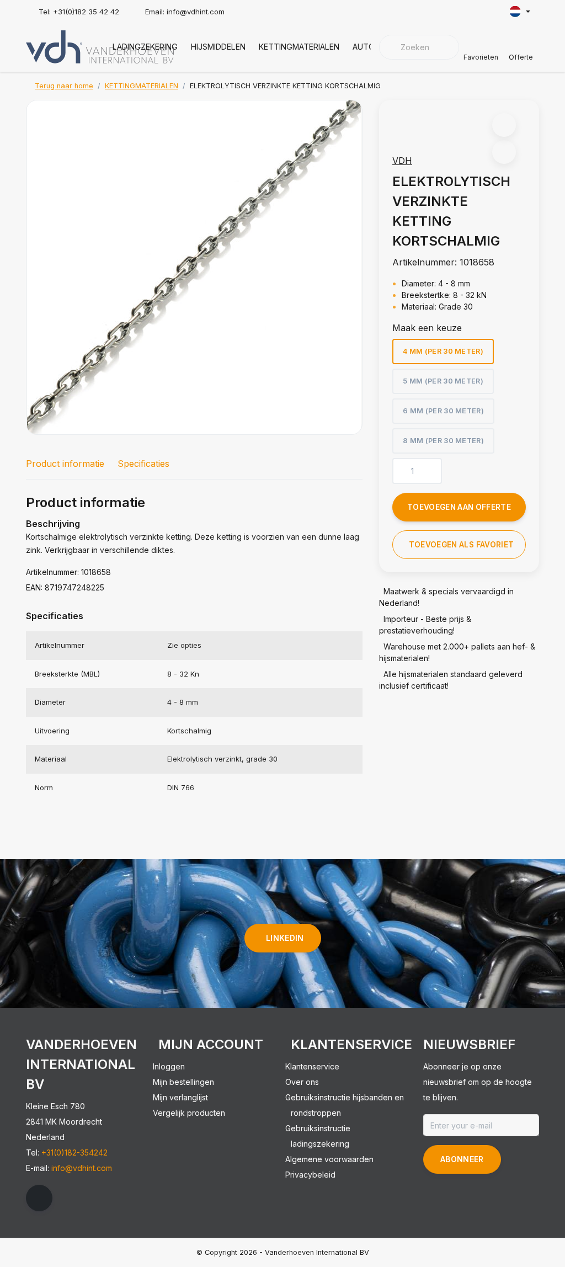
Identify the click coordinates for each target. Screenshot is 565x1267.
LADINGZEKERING (145, 46)
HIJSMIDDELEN (218, 46)
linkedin (285, 938)
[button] (504, 125)
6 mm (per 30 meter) (443, 411)
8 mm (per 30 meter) (443, 440)
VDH (402, 160)
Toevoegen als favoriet (461, 544)
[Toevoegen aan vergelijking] (504, 152)
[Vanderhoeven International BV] (100, 45)
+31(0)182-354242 (74, 1152)
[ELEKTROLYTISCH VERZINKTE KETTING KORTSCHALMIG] (194, 267)
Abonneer (462, 1159)
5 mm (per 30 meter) (443, 381)
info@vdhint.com (81, 1168)
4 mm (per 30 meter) (443, 351)
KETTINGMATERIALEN (299, 46)
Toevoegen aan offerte (459, 507)
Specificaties (143, 463)
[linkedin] (39, 1198)
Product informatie (65, 463)
